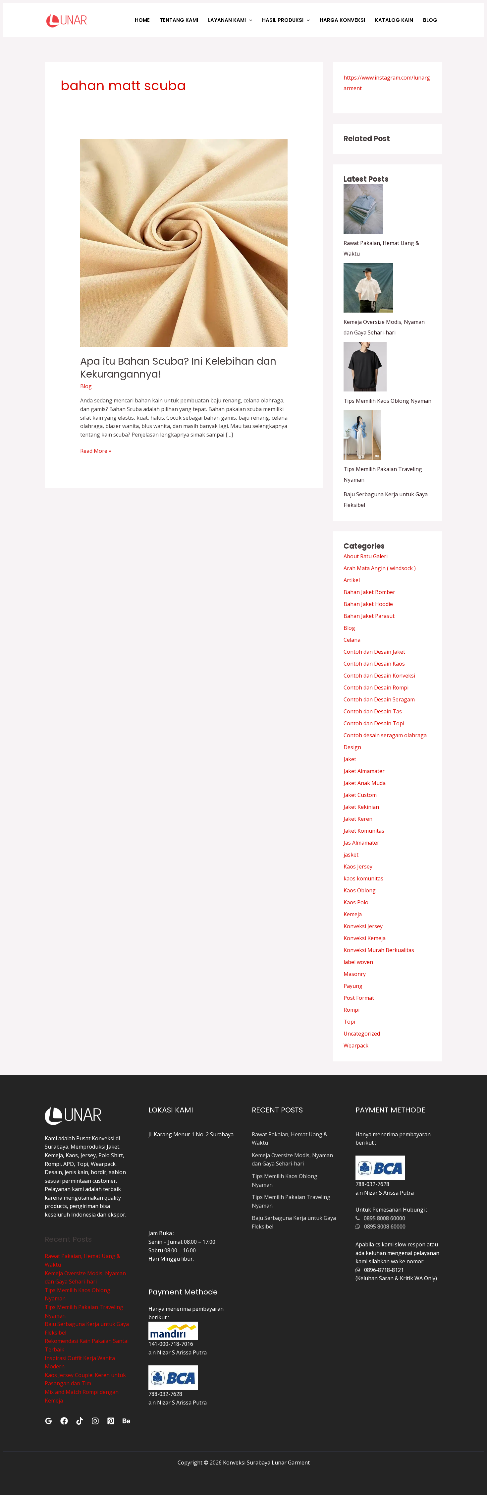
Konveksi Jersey (363, 926)
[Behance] (126, 1421)
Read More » (95, 450)
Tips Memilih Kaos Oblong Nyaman (387, 400)
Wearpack (356, 1045)
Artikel (352, 580)
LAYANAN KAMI (227, 20)
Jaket (350, 759)
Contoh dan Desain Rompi (376, 687)
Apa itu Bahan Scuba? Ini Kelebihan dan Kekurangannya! (178, 367)
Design (352, 747)
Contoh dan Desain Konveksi (379, 675)
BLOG (430, 20)
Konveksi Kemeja (365, 938)
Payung (353, 985)
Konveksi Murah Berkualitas (379, 950)
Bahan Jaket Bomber (369, 592)
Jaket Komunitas (364, 830)
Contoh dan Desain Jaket (374, 651)
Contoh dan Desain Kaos (374, 663)
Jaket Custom (360, 795)
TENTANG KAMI (179, 20)
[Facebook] (64, 1421)
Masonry (355, 974)
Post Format (359, 997)
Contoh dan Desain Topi (374, 723)
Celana (352, 639)
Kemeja (353, 914)
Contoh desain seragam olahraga (385, 735)
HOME (142, 20)
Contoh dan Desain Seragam (379, 699)
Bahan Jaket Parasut (369, 616)
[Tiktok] (79, 1421)
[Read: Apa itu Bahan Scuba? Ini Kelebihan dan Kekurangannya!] (184, 242)
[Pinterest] (111, 1421)
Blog (86, 386)
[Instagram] (95, 1421)
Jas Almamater (361, 842)
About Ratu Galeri (366, 556)
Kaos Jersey (358, 866)
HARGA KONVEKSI (342, 20)
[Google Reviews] (48, 1421)
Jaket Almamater (364, 771)
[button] (249, 20)
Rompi (351, 1009)
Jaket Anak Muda (365, 783)
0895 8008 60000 (382, 1218)
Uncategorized (362, 1033)
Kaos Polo (356, 902)
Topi (349, 1021)
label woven (358, 962)
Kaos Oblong (360, 890)
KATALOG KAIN (394, 20)
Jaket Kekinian (361, 806)
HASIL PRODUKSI (282, 20)
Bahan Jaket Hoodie (368, 604)
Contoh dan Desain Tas (373, 711)
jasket (351, 854)
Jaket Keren (358, 818)
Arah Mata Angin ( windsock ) (380, 568)
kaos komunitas (363, 878)
